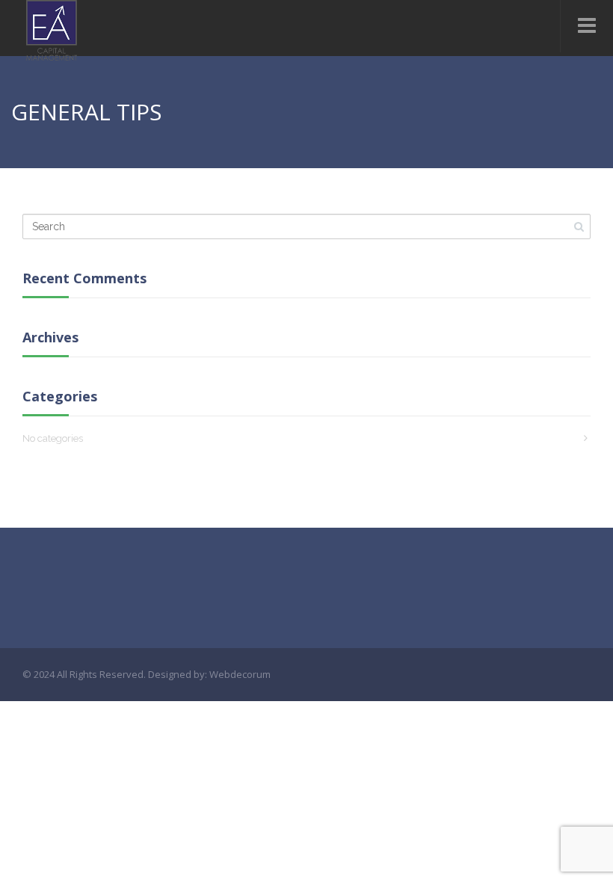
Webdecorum (240, 674)
